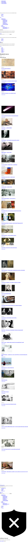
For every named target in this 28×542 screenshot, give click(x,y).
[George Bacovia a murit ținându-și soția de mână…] (14, 311)
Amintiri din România (5, 24)
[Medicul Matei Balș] (14, 374)
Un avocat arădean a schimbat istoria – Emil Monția (9, 164)
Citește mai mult (3, 82)
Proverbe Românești (3, 2)
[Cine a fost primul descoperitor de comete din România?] (14, 109)
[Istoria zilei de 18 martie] (14, 386)
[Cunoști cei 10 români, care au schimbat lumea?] (14, 87)
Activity (2, 50)
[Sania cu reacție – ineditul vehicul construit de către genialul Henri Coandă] (14, 336)
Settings (2, 51)
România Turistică (5, 20)
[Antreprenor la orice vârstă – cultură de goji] (14, 171)
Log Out (2, 52)
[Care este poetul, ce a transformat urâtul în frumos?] (14, 75)
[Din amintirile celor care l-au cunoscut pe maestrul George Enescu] (14, 205)
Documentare (3, 26)
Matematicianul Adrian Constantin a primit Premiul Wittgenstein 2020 (12, 223)
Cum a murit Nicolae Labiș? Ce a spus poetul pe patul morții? (10, 449)
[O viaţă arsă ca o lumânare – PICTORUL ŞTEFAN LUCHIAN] (14, 276)
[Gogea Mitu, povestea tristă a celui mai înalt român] (14, 241)
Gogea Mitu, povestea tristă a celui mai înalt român (9, 247)
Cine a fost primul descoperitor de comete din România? (9, 115)
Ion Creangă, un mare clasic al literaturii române (8, 404)
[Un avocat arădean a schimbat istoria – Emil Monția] (14, 158)
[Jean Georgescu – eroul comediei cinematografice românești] (14, 134)
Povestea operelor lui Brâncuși (5, 68)
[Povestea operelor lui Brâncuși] (14, 62)
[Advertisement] (14, 101)
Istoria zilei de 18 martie (5, 391)
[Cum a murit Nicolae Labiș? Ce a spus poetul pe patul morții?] (14, 443)
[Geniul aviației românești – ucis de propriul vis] (14, 192)
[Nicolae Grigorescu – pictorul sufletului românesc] (14, 229)
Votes (2, 49)
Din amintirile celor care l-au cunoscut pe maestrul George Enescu (11, 210)
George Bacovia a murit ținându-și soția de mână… (9, 317)
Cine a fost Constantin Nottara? (6, 293)
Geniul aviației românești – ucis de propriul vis (8, 198)
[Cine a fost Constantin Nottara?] (14, 288)
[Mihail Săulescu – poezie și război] (14, 146)
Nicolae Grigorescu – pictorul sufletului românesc (8, 235)
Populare (2, 39)
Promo (2, 490)
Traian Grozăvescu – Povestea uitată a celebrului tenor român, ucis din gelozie (13, 270)
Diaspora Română (3, 1)
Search (10, 34)
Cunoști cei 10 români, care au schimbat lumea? (8, 93)
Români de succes (5, 21)
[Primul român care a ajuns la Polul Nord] (14, 361)
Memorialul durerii (5, 28)
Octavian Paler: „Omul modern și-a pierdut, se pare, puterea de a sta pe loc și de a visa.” (14, 471)
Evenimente (4, 22)
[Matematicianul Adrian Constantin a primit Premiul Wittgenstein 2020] (14, 217)
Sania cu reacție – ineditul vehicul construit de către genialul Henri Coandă (12, 342)
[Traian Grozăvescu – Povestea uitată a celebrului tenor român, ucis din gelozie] (14, 264)
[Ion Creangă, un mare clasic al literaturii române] (14, 398)
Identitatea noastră (3, 19)
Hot (1, 15)
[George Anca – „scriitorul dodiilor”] (14, 122)
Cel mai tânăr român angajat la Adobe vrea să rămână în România (11, 305)
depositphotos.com (3, 488)
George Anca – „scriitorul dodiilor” (6, 127)
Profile (2, 47)
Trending (2, 40)
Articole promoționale (3, 3)
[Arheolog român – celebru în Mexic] (14, 182)
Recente (2, 14)
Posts (2, 48)
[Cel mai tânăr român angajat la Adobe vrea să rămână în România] (14, 299)
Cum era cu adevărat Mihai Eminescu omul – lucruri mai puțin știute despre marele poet (14, 426)
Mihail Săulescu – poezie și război (6, 152)
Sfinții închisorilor (5, 27)
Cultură (2, 25)
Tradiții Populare (5, 23)
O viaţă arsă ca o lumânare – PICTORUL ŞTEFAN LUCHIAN (10, 282)
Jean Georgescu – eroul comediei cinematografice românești (10, 140)
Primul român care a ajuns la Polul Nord (7, 367)
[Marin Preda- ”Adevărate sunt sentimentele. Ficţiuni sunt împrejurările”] (14, 324)
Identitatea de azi (3, 18)
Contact (2, 489)
